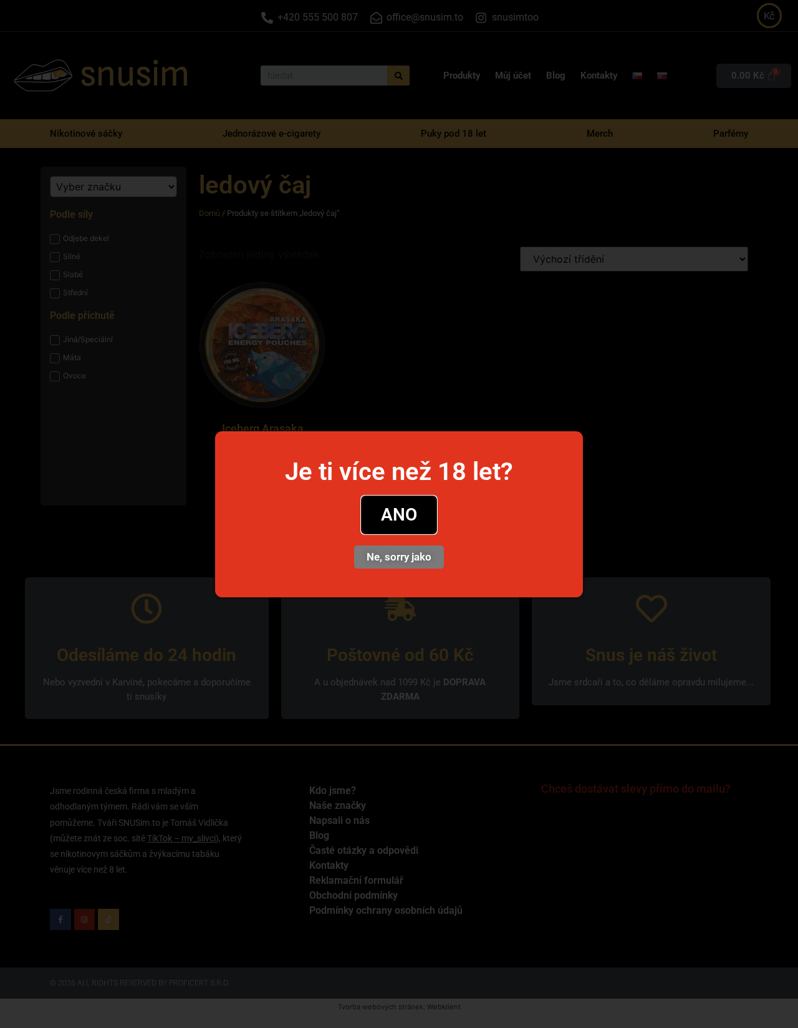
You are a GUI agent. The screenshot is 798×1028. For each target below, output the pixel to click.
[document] (399, 514)
